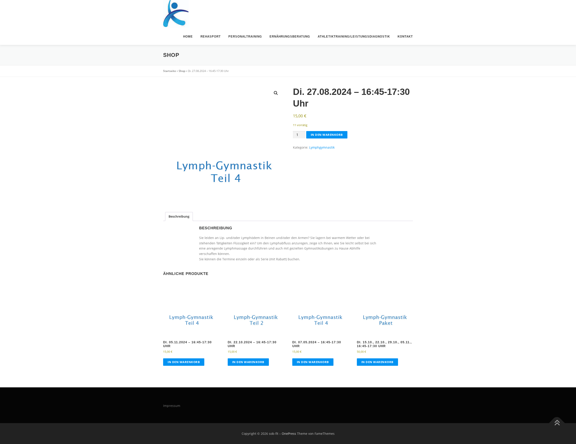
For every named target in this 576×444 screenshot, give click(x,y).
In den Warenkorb (327, 135)
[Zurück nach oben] (557, 423)
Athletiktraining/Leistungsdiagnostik (354, 36)
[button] (276, 93)
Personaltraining (245, 36)
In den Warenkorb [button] (184, 362)
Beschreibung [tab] (179, 216)
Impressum (171, 406)
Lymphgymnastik (322, 147)
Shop (182, 71)
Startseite (169, 71)
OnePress (289, 433)
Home (188, 36)
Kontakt (405, 36)
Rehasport (210, 36)
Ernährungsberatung (290, 36)
